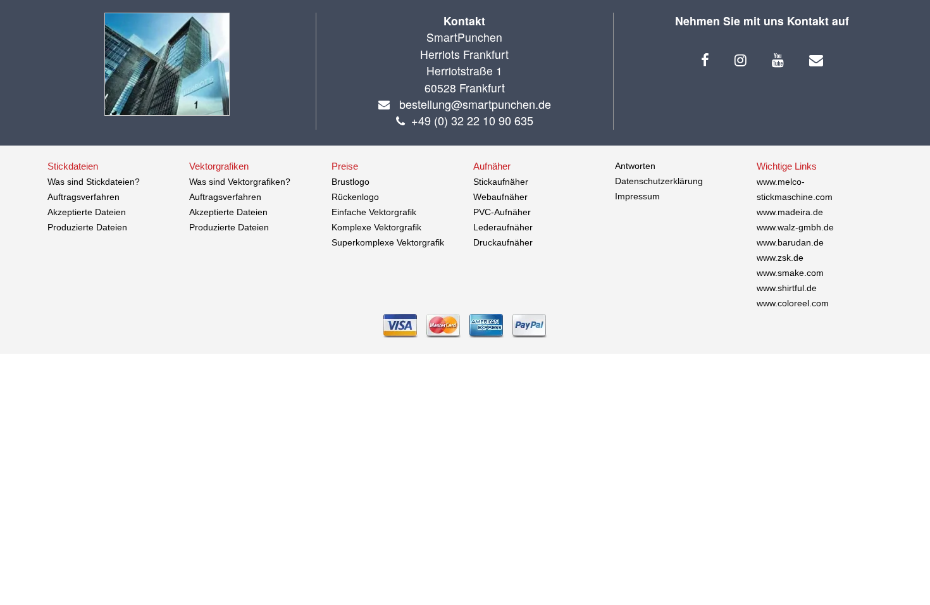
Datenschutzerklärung (659, 181)
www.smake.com (790, 273)
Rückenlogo (355, 197)
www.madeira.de (790, 212)
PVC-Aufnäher (502, 212)
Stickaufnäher (500, 182)
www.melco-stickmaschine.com (795, 189)
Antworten (635, 166)
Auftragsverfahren (83, 197)
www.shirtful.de (787, 288)
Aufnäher (492, 166)
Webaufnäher (500, 197)
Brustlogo (350, 182)
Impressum (637, 196)
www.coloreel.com (793, 303)
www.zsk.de (780, 258)
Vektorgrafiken (219, 166)
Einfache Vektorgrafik (374, 212)
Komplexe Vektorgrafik (376, 227)
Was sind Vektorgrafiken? (239, 182)
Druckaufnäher (503, 242)
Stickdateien (72, 166)
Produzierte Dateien (87, 227)
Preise (345, 166)
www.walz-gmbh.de (795, 227)
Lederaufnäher (503, 227)
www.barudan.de (790, 242)
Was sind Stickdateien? (93, 182)
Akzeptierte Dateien (86, 212)
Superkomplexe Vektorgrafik (388, 242)
